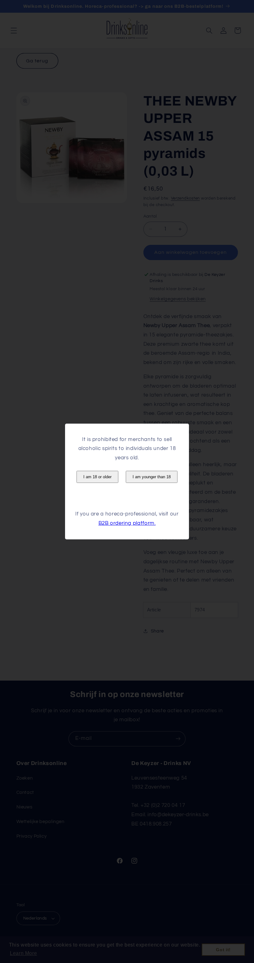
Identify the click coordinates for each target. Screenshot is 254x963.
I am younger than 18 (152, 477)
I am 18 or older (97, 477)
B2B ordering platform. (127, 523)
